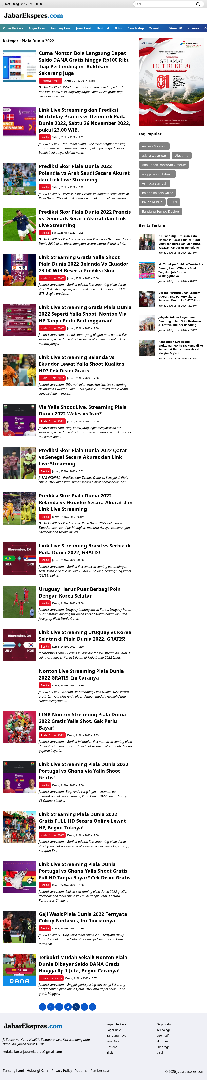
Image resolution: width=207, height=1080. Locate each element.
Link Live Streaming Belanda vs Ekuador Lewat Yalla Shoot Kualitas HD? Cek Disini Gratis (81, 364)
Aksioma (181, 155)
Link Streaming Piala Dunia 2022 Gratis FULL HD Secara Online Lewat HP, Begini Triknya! (82, 821)
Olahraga (163, 1047)
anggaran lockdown (157, 174)
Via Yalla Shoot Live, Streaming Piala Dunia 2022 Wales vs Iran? (83, 410)
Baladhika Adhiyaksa (157, 193)
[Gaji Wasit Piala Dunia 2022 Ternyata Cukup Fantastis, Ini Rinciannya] (19, 927)
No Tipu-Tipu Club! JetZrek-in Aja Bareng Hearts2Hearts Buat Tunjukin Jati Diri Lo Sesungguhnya (180, 270)
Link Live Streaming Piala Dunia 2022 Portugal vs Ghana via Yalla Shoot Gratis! (83, 771)
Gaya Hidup (136, 28)
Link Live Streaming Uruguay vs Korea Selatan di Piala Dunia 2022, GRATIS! (85, 635)
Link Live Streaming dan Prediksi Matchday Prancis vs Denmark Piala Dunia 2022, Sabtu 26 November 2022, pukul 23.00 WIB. (84, 119)
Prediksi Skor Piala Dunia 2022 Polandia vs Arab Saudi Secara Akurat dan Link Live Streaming (84, 173)
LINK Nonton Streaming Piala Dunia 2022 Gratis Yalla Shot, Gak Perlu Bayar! (82, 721)
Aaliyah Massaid (154, 146)
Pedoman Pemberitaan (92, 1070)
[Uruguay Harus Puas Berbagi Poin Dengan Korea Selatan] (19, 602)
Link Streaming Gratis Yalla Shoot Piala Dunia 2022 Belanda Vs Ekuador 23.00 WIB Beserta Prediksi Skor (83, 264)
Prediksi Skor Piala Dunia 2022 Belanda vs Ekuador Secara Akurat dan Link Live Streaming (86, 502)
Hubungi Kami (38, 1070)
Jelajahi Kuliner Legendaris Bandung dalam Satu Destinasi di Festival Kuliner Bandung (179, 321)
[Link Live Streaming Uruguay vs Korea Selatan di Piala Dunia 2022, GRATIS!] (19, 645)
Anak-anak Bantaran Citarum (164, 165)
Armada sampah (154, 183)
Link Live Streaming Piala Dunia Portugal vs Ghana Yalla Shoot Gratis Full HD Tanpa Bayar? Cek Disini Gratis (84, 871)
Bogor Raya (37, 28)
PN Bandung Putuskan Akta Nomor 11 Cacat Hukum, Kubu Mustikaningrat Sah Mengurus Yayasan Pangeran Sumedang (179, 241)
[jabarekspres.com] (33, 16)
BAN (173, 202)
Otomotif (175, 28)
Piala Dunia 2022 (52, 278)
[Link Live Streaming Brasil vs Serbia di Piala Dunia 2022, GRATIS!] (19, 558)
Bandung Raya (60, 28)
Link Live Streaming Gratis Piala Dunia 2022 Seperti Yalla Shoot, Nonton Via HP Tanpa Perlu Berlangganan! (85, 314)
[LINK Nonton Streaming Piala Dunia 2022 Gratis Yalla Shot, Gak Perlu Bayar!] (19, 727)
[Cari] (197, 4)
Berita (45, 137)
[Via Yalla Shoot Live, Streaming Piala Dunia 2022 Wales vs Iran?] (19, 420)
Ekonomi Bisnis (51, 978)
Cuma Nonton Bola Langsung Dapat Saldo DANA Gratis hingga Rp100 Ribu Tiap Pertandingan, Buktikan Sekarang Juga (84, 63)
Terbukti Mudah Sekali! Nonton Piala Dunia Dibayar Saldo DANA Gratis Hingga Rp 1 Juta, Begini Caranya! (83, 964)
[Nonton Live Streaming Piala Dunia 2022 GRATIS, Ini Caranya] (19, 684)
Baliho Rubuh (152, 202)
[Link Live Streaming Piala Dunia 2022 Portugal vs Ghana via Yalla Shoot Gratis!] (19, 777)
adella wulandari (154, 155)
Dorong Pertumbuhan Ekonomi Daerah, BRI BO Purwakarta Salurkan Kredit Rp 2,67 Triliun (179, 296)
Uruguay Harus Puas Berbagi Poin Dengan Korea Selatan (80, 592)
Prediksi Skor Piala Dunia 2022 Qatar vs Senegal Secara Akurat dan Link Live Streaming (83, 457)
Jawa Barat (83, 28)
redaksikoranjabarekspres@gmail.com (32, 1051)
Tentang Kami (13, 1070)
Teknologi (156, 28)
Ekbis (118, 28)
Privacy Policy (61, 1070)
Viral (160, 1052)
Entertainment (50, 81)
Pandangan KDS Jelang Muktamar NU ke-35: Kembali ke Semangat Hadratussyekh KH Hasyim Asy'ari (180, 347)
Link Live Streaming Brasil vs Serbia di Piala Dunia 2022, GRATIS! (84, 549)
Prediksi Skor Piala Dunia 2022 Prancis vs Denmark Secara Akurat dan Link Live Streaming (85, 218)
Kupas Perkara (13, 28)
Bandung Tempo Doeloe (160, 211)
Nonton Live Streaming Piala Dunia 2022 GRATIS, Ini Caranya (81, 674)
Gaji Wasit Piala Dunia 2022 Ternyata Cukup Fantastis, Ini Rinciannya (83, 917)
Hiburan (193, 28)
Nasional (103, 28)
